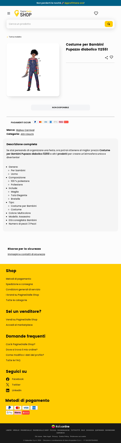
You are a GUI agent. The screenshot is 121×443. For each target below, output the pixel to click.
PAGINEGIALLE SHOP (41, 430)
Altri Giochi (27, 134)
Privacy (55, 436)
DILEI (83, 430)
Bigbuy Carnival (25, 130)
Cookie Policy (64, 436)
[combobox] (60, 24)
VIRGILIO (16, 430)
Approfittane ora (74, 2)
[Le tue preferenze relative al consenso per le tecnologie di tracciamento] (116, 438)
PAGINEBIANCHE (63, 430)
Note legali (47, 436)
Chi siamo (38, 436)
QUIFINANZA (99, 430)
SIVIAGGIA (90, 430)
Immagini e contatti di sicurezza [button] (26, 254)
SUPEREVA (61, 433)
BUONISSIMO (110, 430)
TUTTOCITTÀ (75, 430)
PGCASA (53, 430)
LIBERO (9, 430)
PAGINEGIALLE (26, 430)
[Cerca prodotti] (109, 24)
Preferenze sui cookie (78, 436)
